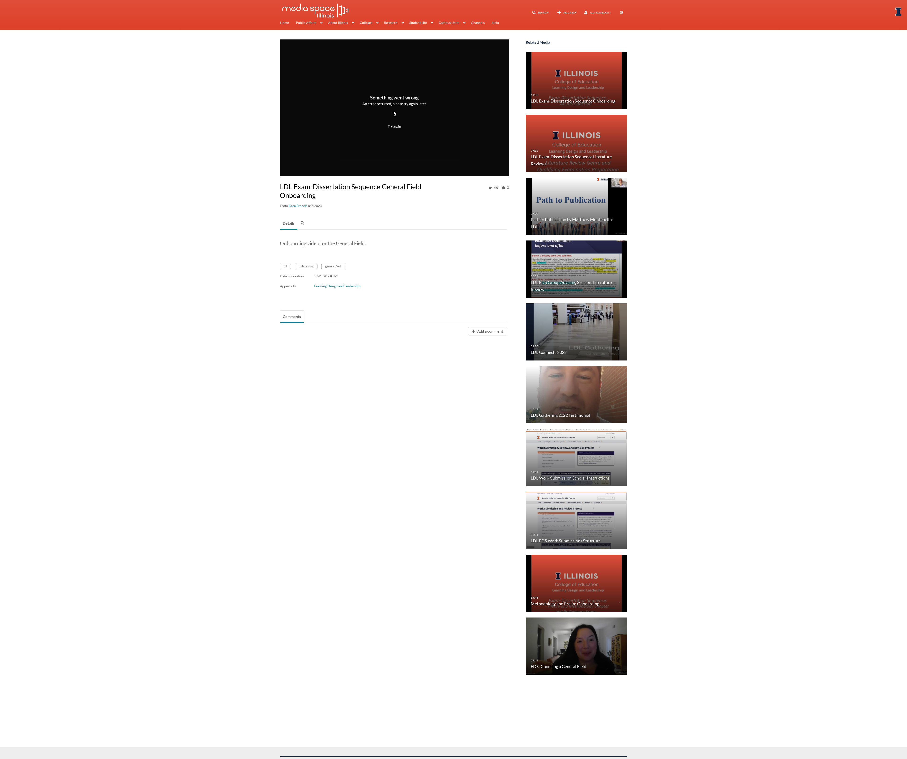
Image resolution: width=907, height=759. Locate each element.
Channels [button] (478, 23)
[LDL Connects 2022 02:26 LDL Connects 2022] (576, 331)
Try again (394, 126)
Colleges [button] (366, 23)
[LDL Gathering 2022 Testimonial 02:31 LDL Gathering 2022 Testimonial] (576, 394)
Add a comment (489, 331)
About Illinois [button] (338, 23)
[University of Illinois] (898, 12)
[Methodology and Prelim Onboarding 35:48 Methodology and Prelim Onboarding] (576, 583)
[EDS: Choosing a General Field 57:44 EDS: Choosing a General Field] (576, 646)
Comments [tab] (292, 316)
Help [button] (495, 23)
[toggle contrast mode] (621, 12)
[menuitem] (288, 23)
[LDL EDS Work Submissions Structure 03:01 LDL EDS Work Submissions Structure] (576, 520)
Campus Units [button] (449, 23)
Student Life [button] (418, 23)
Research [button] (391, 23)
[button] (540, 12)
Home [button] (284, 23)
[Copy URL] (394, 114)
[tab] (288, 223)
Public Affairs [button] (306, 23)
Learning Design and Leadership (337, 286)
